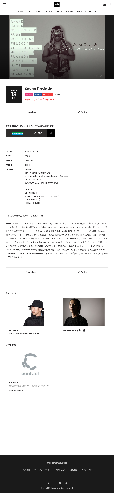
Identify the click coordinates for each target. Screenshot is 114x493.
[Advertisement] (57, 431)
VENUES (39, 12)
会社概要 (73, 470)
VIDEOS (69, 12)
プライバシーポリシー (42, 470)
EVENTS (29, 12)
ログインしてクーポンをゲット (39, 99)
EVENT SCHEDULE (15, 391)
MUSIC (60, 12)
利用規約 (26, 470)
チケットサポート (88, 470)
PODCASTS (81, 12)
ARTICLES (50, 12)
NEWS (20, 12)
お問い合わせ (61, 470)
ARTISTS (92, 12)
